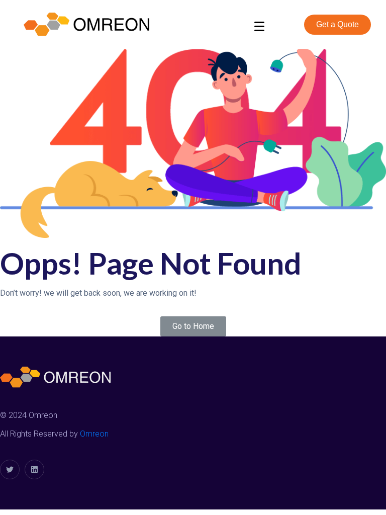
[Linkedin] (34, 469)
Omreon (94, 434)
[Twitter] (10, 469)
